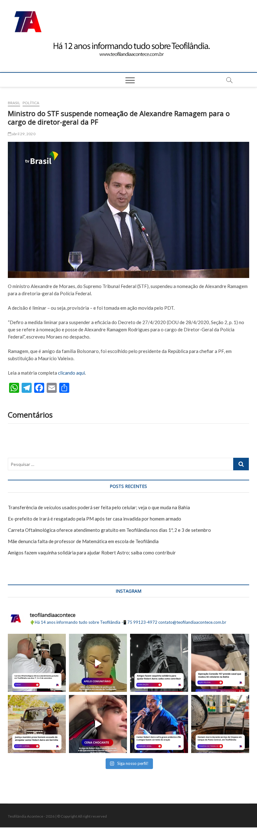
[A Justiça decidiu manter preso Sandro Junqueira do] (37, 724)
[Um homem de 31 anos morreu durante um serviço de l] (220, 724)
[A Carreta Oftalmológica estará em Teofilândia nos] (37, 663)
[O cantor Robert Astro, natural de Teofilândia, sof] (159, 724)
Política (31, 102)
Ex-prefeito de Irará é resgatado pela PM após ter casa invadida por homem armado (94, 518)
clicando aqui (71, 373)
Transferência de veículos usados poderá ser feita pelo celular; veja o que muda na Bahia (99, 507)
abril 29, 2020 (23, 133)
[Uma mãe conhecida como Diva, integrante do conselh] (98, 663)
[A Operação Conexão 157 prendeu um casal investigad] (220, 663)
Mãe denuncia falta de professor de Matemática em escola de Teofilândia (83, 541)
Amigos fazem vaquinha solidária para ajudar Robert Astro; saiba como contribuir (92, 552)
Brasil (14, 102)
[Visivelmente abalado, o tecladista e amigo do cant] (98, 724)
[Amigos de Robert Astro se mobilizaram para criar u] (159, 663)
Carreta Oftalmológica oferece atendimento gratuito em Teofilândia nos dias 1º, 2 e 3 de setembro (109, 530)
